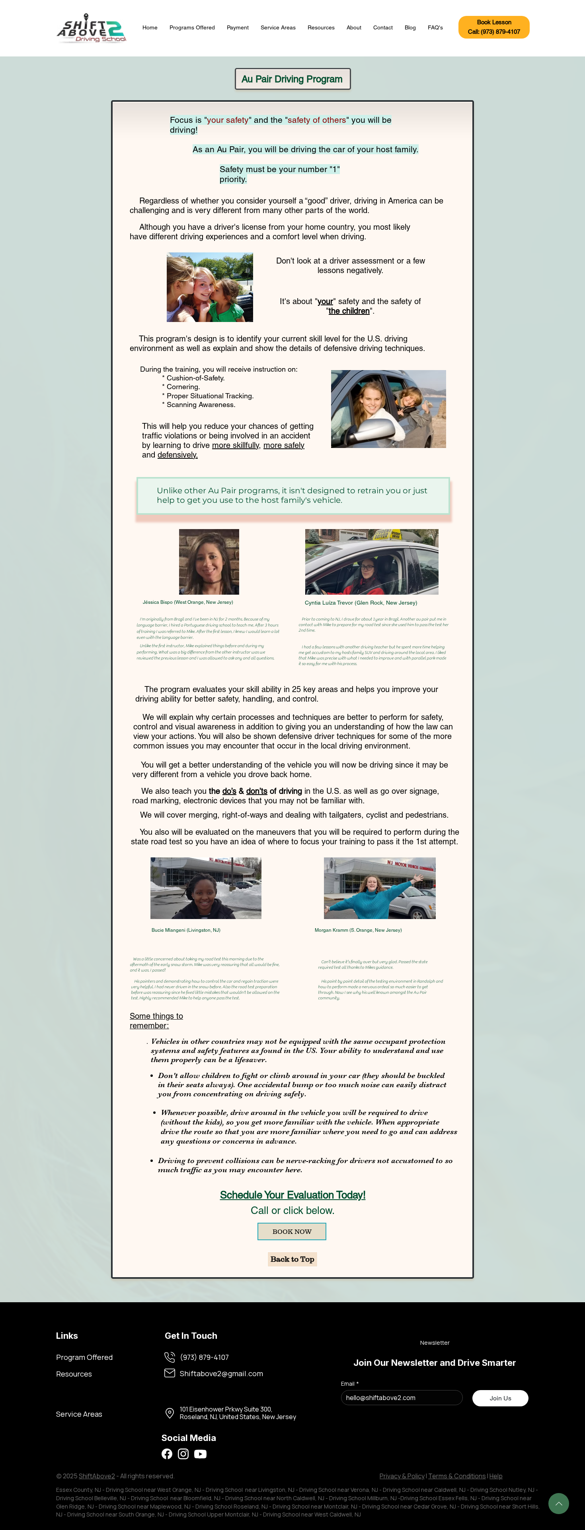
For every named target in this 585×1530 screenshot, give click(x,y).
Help (496, 1476)
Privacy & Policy (402, 1476)
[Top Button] (558, 1503)
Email (350, 1383)
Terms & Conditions (457, 1476)
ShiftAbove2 (97, 1476)
